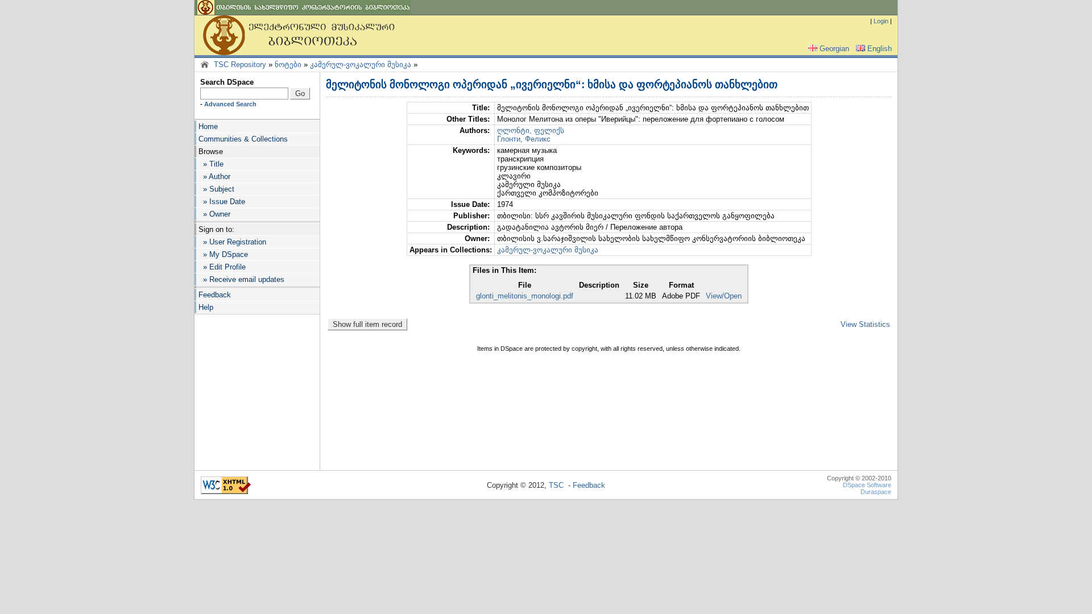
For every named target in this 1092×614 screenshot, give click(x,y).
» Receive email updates (241, 279)
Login (881, 21)
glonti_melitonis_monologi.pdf (524, 296)
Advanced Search (230, 104)
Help (205, 307)
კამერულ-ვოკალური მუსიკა (360, 64)
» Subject (216, 189)
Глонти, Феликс (524, 139)
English (879, 48)
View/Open (724, 296)
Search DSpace (227, 82)
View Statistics (865, 324)
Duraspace (876, 491)
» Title (211, 164)
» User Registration (232, 242)
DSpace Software (867, 485)
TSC (556, 485)
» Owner (214, 214)
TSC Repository (240, 64)
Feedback (214, 295)
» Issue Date (221, 201)
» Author (214, 176)
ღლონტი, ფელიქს (530, 130)
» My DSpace (223, 254)
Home (208, 126)
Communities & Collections (243, 139)
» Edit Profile (222, 267)
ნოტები (288, 64)
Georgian (834, 48)
